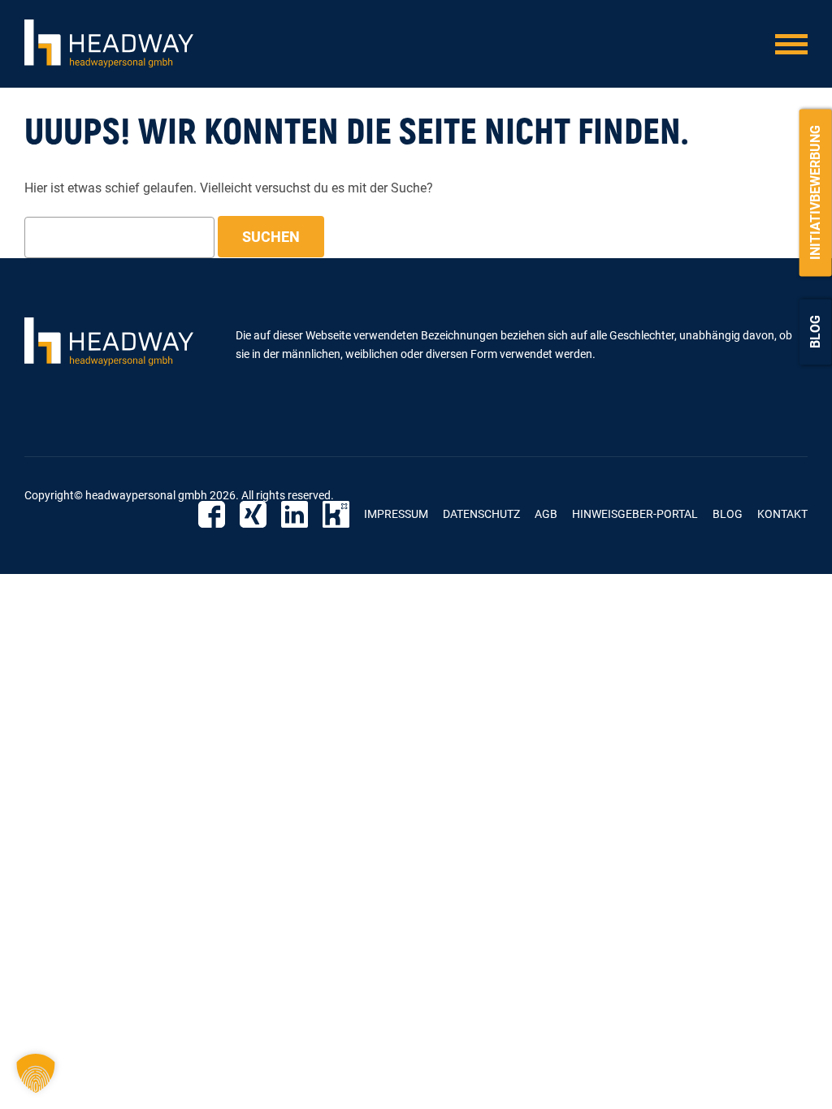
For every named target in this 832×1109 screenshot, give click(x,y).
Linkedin (294, 514)
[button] (36, 1073)
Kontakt (782, 513)
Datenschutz (481, 513)
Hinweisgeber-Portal (635, 513)
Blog (815, 331)
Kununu (336, 514)
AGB (546, 513)
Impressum (396, 513)
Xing (253, 514)
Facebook (211, 514)
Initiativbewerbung (815, 192)
